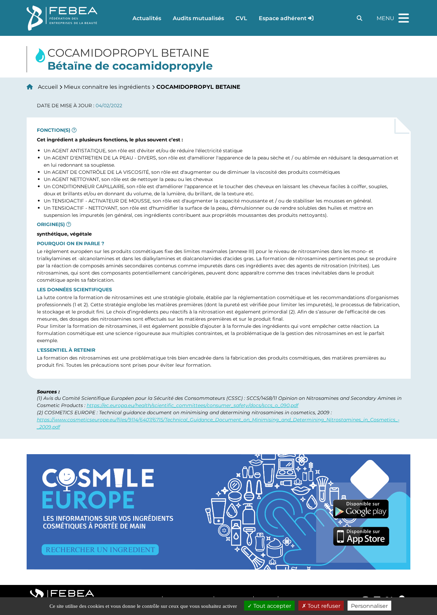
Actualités (146, 18)
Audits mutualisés (198, 18)
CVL (241, 18)
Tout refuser (323, 605)
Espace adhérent (283, 18)
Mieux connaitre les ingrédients (107, 86)
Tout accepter (271, 605)
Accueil (48, 86)
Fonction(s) (53, 130)
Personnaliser (369, 605)
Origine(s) (51, 224)
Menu (394, 15)
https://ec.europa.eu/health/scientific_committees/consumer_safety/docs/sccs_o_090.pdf (192, 405)
